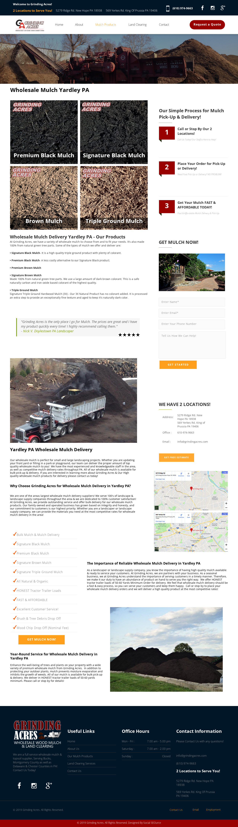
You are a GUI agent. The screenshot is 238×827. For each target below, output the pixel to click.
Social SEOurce (152, 823)
